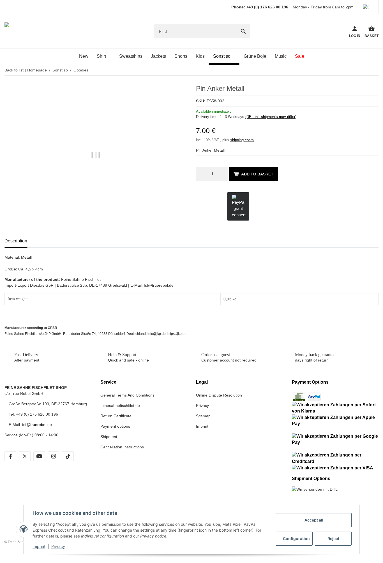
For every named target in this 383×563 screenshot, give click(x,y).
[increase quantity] (223, 174)
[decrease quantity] (201, 174)
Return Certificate (115, 416)
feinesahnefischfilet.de (120, 405)
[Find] (243, 31)
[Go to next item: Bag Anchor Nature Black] (370, 70)
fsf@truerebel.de (37, 424)
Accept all (313, 520)
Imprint (39, 546)
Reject (333, 538)
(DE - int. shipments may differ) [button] (270, 117)
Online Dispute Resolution (219, 395)
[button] (368, 7)
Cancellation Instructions (122, 447)
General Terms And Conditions (127, 395)
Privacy (58, 546)
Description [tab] (15, 240)
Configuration (296, 538)
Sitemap (203, 416)
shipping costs (242, 140)
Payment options (115, 426)
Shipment (108, 436)
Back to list (14, 70)
